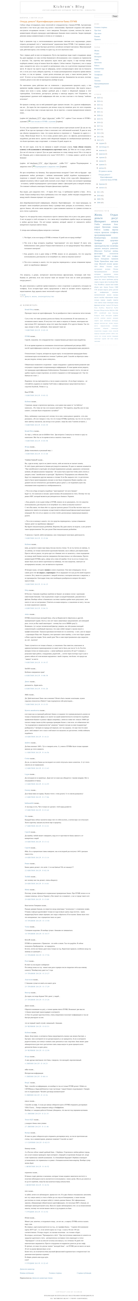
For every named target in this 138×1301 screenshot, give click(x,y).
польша (96, 300)
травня (101, 164)
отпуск (97, 232)
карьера (96, 323)
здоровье (114, 240)
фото (106, 282)
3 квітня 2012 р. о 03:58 (36, 441)
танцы (116, 302)
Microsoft (102, 264)
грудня (101, 143)
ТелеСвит (107, 251)
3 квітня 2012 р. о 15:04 (36, 538)
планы (115, 227)
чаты (111, 339)
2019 (99, 119)
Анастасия (29, 979)
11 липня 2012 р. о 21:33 (37, 1113)
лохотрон (115, 292)
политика (114, 245)
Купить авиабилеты (32, 710)
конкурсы (105, 248)
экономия (97, 341)
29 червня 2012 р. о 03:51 (37, 1026)
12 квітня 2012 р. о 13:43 (37, 768)
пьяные (103, 300)
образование (109, 297)
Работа (96, 65)
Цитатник (98, 62)
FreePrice (101, 308)
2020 (99, 115)
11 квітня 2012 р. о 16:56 (37, 752)
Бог (114, 310)
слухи (96, 336)
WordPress (101, 284)
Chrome (115, 269)
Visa (95, 284)
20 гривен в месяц (105, 171)
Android (108, 305)
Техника (97, 80)
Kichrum (28, 401)
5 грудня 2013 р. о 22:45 (36, 1263)
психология (114, 253)
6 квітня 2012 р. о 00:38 (36, 675)
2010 (99, 195)
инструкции (98, 269)
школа (116, 339)
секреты (115, 300)
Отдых (96, 53)
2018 (99, 122)
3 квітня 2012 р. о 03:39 (36, 425)
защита (96, 321)
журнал (109, 318)
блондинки (105, 258)
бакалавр (115, 313)
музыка (115, 295)
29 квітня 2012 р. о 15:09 (37, 899)
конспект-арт (104, 323)
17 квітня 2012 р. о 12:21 (37, 826)
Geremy (27, 790)
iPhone (102, 266)
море (112, 261)
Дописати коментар (27, 1269)
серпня (101, 157)
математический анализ (102, 295)
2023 (99, 105)
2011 (99, 192)
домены (103, 318)
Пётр (26, 590)
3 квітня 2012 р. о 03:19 (36, 330)
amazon (107, 284)
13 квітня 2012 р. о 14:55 (37, 784)
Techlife (27, 876)
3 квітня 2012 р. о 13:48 (36, 454)
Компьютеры (99, 68)
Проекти (97, 39)
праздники (107, 274)
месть (96, 326)
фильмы (97, 277)
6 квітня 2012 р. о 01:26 (36, 688)
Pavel (26, 961)
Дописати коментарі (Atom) (42, 1278)
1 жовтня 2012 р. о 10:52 (37, 1166)
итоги (114, 221)
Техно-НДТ (29, 1119)
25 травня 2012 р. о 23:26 (37, 999)
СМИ (116, 287)
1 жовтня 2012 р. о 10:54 (37, 1185)
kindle (116, 284)
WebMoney (111, 277)
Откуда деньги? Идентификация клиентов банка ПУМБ (48, 21)
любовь (115, 251)
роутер (116, 279)
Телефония (98, 74)
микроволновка (105, 326)
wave (116, 277)
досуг (114, 218)
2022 (99, 108)
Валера (27, 1132)
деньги (28, 296)
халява (106, 229)
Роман (27, 863)
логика (111, 323)
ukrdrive (27, 742)
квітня (101, 168)
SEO (95, 266)
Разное (111, 287)
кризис (115, 264)
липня (101, 161)
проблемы (110, 279)
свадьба (109, 300)
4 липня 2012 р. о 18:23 (36, 1063)
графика (115, 315)
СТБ (95, 290)
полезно (97, 71)
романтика (114, 248)
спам (96, 264)
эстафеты (114, 232)
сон (100, 336)
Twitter (96, 261)
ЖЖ (116, 310)
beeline (107, 310)
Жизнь (34, 296)
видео (116, 266)
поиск (110, 331)
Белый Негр (29, 309)
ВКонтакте (98, 251)
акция (96, 279)
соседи (104, 336)
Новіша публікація (27, 1273)
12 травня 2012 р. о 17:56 (37, 955)
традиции (115, 336)
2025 (99, 97)
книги (104, 279)
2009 (99, 199)
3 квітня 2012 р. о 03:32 (36, 395)
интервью (97, 274)
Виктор (27, 992)
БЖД (111, 310)
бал (100, 279)
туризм (104, 339)
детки (110, 290)
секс (116, 333)
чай (108, 339)
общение (105, 328)
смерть (96, 282)
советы (100, 302)
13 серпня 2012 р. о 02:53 (37, 1142)
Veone (27, 926)
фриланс (97, 256)
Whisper (102, 310)
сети (95, 302)
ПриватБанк (104, 261)
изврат (97, 227)
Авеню (106, 287)
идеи (101, 321)
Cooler (27, 758)
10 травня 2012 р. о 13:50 (37, 920)
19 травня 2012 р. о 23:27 (37, 973)
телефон (115, 256)
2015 (99, 129)
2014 (99, 133)
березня (102, 184)
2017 (99, 126)
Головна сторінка (55, 1273)
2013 (99, 136)
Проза (96, 77)
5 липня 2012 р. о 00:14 (36, 1076)
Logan (27, 774)
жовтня (102, 150)
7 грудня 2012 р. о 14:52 (36, 1212)
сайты (113, 333)
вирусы (105, 290)
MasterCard (109, 308)
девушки (97, 248)
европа (115, 229)
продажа (102, 333)
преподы (98, 243)
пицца (116, 297)
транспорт (97, 339)
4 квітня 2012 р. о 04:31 (36, 608)
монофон (115, 326)
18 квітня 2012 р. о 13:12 (37, 842)
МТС (95, 313)
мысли (96, 297)
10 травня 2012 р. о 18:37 (37, 933)
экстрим (107, 269)
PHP (103, 256)
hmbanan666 (29, 803)
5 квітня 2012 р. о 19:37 (36, 662)
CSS (112, 305)
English (97, 86)
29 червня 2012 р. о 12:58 (37, 1050)
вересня (102, 154)
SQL (116, 282)
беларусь (97, 315)
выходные (109, 315)
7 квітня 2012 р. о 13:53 (36, 704)
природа (97, 333)
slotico (27, 614)
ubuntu (96, 287)
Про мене (97, 33)
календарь (115, 321)
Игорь (27, 447)
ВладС (27, 1082)
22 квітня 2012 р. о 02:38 (37, 870)
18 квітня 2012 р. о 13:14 (37, 857)
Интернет (97, 56)
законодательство (46, 296)
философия (98, 253)
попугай (115, 331)
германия (114, 258)
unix (101, 287)
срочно (109, 336)
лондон (116, 323)
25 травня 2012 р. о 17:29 (37, 986)
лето (108, 256)
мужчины (97, 328)
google (115, 243)
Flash (95, 308)
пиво (116, 261)
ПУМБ (27, 336)
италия (109, 264)
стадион (101, 282)
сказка (116, 274)
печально (107, 224)
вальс (102, 315)
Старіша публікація (84, 1273)
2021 (99, 112)
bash (112, 284)
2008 (99, 202)
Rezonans (97, 310)
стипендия (110, 302)
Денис (27, 681)
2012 (99, 140)
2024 (99, 101)
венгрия (115, 272)
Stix (26, 816)
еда (95, 292)
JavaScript (111, 282)
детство (96, 318)
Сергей (27, 832)
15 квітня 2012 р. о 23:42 (37, 810)
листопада (103, 147)
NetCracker (103, 277)
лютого (102, 187)
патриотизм (97, 331)
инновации (107, 321)
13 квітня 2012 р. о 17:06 (37, 797)
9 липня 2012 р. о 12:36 (36, 1095)
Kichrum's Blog (69, 6)
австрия (100, 290)
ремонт (108, 333)
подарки (104, 331)
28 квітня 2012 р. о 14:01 (37, 883)
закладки (115, 318)
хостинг (103, 305)
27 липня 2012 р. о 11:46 (37, 1126)
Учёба (96, 59)
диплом (115, 290)
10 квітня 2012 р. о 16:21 (37, 736)
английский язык (105, 313)
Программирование (101, 83)
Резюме (97, 36)
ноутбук (101, 297)
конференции (104, 292)
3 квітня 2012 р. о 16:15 (36, 584)
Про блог (97, 30)
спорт (104, 302)
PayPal (116, 308)
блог (116, 224)
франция (97, 305)
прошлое (105, 232)
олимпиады (114, 328)
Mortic (27, 889)
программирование (102, 235)
